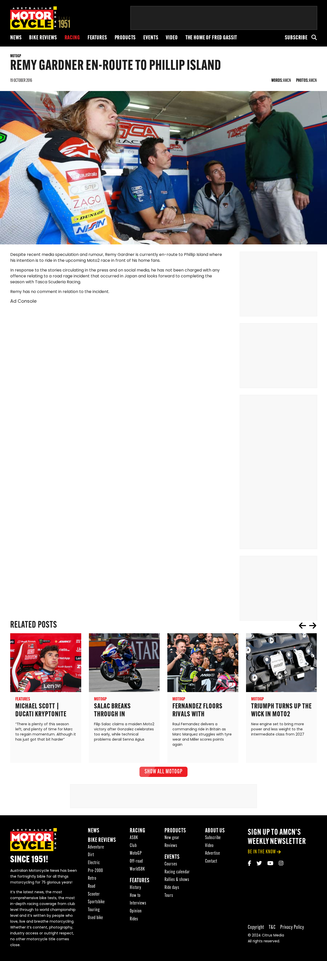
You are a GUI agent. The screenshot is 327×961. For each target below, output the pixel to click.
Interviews (138, 903)
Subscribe (296, 38)
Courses (171, 864)
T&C (272, 927)
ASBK (134, 837)
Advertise (212, 853)
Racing (72, 38)
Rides (134, 919)
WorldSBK (137, 869)
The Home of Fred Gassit (211, 38)
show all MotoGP (163, 772)
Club (133, 845)
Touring (94, 910)
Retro (92, 878)
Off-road (136, 861)
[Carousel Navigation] (307, 625)
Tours (169, 895)
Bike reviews (43, 38)
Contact (211, 861)
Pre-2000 (95, 870)
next (313, 625)
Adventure (96, 847)
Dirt (91, 855)
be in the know (262, 852)
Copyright (256, 927)
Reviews (171, 845)
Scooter (94, 894)
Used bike (95, 917)
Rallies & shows (177, 879)
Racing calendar (177, 872)
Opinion (136, 911)
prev (302, 625)
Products (125, 38)
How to (135, 895)
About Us (215, 831)
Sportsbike (96, 902)
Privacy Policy (292, 927)
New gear (172, 837)
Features (97, 38)
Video (172, 38)
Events (150, 38)
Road (91, 886)
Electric (94, 863)
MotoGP (136, 853)
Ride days (172, 887)
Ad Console (23, 301)
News (15, 38)
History (135, 887)
